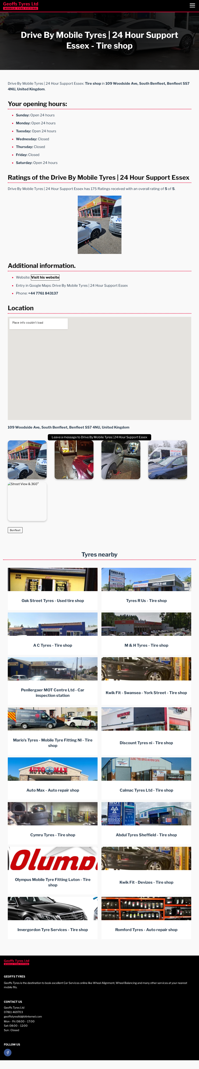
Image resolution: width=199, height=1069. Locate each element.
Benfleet (15, 530)
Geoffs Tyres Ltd (14, 1007)
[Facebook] (7, 1052)
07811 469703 (13, 1012)
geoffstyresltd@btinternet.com (23, 1016)
